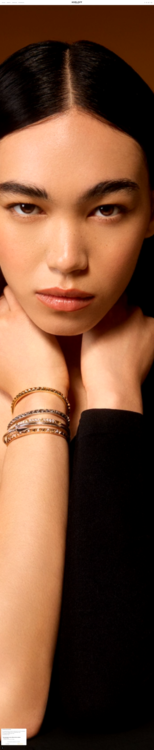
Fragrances (21, 2)
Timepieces (14, 2)
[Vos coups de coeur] (150, 2)
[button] (151, 2)
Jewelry (9, 2)
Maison (3, 2)
